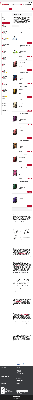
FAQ (2, 112)
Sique (3, 82)
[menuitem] (17, 4)
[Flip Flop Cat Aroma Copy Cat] (15, 132)
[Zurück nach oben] (11, 363)
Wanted (4, 96)
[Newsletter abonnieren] (27, 391)
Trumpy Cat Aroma (17, 265)
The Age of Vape (5, 84)
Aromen (3, 22)
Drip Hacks (4, 50)
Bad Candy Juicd (5, 31)
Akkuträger (4, 103)
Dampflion (4, 40)
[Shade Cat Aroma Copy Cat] (15, 200)
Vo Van (3, 95)
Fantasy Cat (18, 326)
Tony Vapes (4, 89)
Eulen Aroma (4, 51)
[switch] (3, 392)
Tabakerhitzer (4, 105)
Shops (3, 114)
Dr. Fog (4, 46)
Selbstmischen (4, 98)
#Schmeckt (4, 79)
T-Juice (3, 83)
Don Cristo (4, 45)
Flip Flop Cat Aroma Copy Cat (24, 127)
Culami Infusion (5, 38)
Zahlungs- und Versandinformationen (6, 387)
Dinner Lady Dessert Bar (6, 44)
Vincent (4, 25)
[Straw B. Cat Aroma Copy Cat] (15, 159)
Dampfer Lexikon (19, 371)
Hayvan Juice (4, 58)
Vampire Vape (4, 92)
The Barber (4, 85)
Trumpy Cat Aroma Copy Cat (24, 72)
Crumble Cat (17, 324)
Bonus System (19, 374)
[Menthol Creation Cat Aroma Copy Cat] (15, 50)
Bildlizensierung (4, 393)
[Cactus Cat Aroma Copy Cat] (15, 186)
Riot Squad (4, 77)
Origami (4, 70)
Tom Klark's (4, 88)
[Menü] (4, 387)
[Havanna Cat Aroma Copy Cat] (15, 145)
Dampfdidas (4, 39)
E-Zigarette (23, 230)
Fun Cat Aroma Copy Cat (23, 86)
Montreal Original (5, 66)
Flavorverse (4, 57)
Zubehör (3, 107)
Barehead (4, 32)
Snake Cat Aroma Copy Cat (24, 314)
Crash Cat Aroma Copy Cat (24, 113)
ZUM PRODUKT (29, 42)
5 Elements (4, 26)
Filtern (14, 26)
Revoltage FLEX (5, 75)
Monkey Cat (22, 326)
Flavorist (4, 56)
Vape (2, 15)
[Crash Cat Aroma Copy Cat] (15, 118)
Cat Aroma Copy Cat (20, 293)
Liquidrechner (19, 370)
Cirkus (3, 24)
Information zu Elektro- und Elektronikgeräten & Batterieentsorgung (7, 392)
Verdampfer (4, 101)
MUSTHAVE (4, 69)
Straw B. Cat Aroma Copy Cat (24, 154)
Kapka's (4, 60)
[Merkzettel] (23, 4)
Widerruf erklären (16, 396)
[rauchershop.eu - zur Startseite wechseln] (4, 4)
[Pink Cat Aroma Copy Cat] (15, 172)
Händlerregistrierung (19, 375)
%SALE (3, 108)
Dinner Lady (4, 43)
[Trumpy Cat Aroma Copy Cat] (15, 77)
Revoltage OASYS (5, 76)
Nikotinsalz (3, 100)
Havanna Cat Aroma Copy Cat (24, 140)
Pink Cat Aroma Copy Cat (23, 167)
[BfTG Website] (18, 364)
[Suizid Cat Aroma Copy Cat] (15, 105)
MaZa (3, 65)
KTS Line (4, 63)
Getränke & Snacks (5, 110)
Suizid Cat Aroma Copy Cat (24, 99)
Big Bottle (4, 34)
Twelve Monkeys (5, 90)
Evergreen (4, 52)
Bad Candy (4, 30)
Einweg (3, 17)
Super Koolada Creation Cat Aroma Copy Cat (25, 32)
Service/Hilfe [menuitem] (30, 2)
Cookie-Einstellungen (4, 389)
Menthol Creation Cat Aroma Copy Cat (25, 46)
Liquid (3, 21)
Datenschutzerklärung (4, 388)
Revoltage (4, 72)
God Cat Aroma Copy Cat (20, 239)
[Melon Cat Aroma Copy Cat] (15, 64)
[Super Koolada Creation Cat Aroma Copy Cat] (15, 37)
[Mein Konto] (26, 4)
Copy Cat (4, 37)
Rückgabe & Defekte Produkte (21, 373)
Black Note (4, 33)
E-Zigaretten (4, 14)
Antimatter (4, 27)
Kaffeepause (4, 59)
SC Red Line (4, 78)
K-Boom (4, 64)
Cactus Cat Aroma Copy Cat (24, 181)
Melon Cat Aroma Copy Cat (24, 59)
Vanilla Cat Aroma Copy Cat (22, 253)
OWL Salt (4, 71)
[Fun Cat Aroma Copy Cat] (15, 91)
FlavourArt (4, 53)
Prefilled (3, 19)
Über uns (18, 369)
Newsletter (18, 372)
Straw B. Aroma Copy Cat (19, 301)
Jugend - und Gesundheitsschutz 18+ (6, 390)
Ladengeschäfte (4, 384)
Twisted (4, 91)
